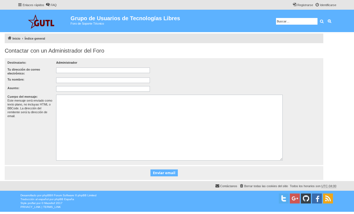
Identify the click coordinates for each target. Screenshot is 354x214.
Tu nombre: (15, 79)
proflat (32, 203)
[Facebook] (317, 198)
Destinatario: (16, 62)
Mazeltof (49, 203)
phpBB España (64, 199)
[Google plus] (295, 198)
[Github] (306, 198)
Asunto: (13, 88)
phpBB (46, 195)
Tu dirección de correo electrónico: (23, 71)
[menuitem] (51, 5)
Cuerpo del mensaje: (22, 96)
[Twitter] (284, 198)
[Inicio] (44, 21)
